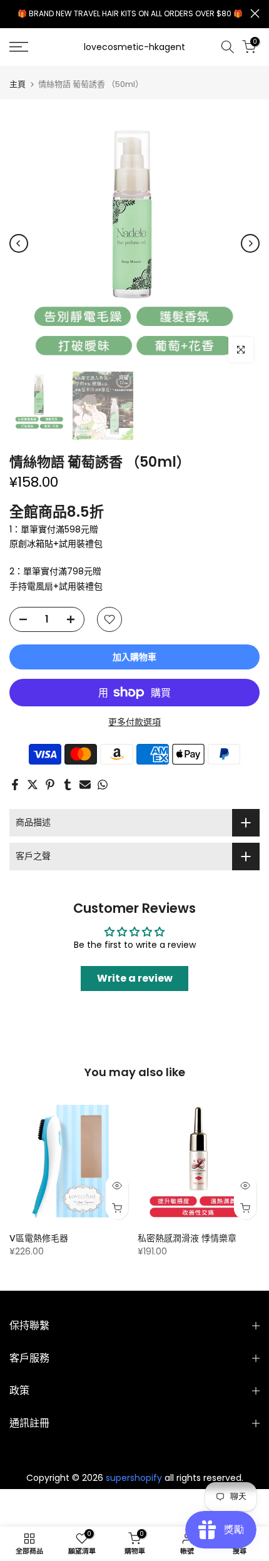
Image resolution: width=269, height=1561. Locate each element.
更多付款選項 (134, 722)
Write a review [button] (135, 978)
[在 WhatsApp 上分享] (102, 784)
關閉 (255, 13)
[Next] (250, 243)
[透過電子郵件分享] (85, 784)
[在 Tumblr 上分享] (67, 784)
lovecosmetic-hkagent (134, 47)
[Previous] (18, 243)
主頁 (17, 84)
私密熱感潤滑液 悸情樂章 (187, 1238)
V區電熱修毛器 (38, 1238)
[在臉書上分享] (15, 784)
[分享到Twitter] (32, 784)
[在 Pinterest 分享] (50, 784)
